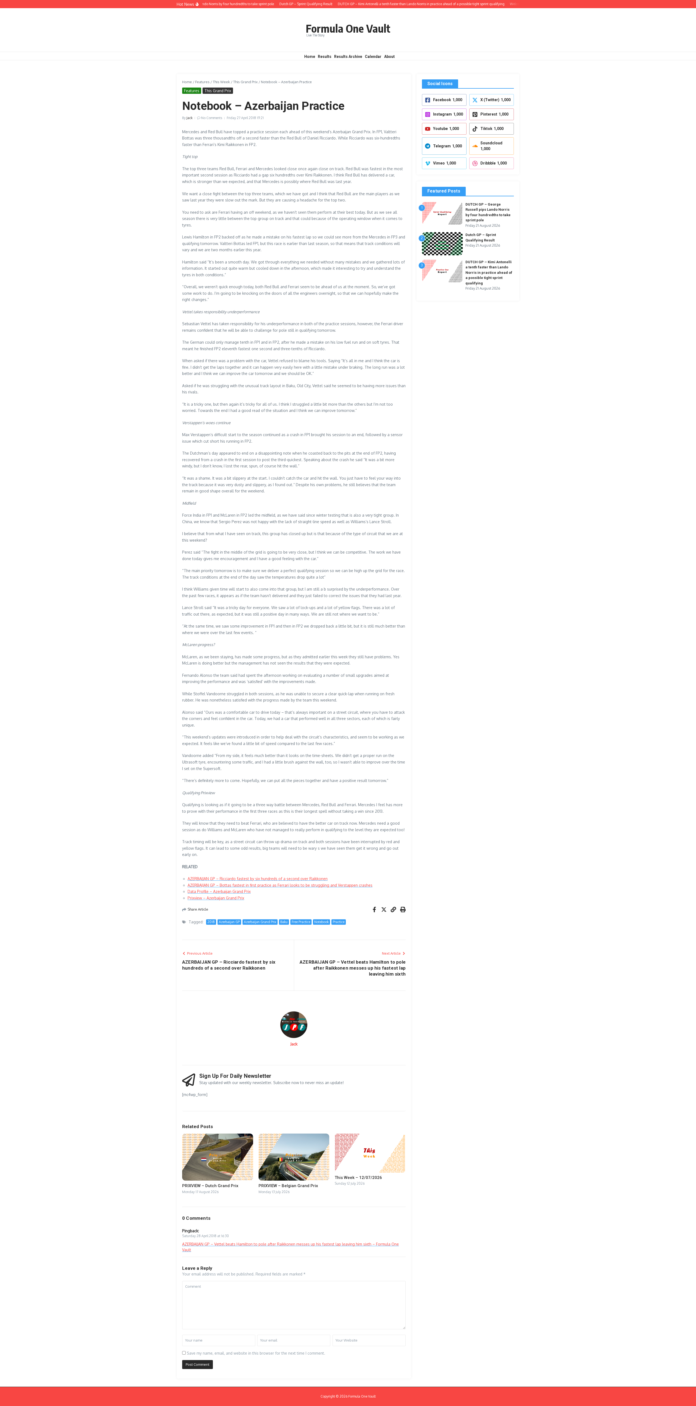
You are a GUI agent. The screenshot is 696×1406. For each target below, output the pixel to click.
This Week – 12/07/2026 (358, 1177)
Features (202, 82)
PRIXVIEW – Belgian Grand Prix (288, 1185)
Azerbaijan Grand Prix (260, 922)
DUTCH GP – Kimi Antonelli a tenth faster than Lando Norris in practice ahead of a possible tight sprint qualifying (488, 272)
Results (324, 56)
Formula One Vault (348, 28)
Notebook (321, 922)
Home (309, 56)
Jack (189, 118)
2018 (211, 922)
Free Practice (301, 922)
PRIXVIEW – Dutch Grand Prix (210, 1185)
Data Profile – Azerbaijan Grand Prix (219, 891)
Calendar (373, 56)
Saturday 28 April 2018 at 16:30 (205, 1236)
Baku (284, 922)
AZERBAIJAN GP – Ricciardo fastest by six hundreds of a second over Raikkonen (258, 878)
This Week (221, 82)
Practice (338, 922)
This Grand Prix (245, 82)
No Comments (211, 118)
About (389, 56)
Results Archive (348, 56)
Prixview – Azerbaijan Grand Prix (216, 898)
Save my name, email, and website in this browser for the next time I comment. (256, 1353)
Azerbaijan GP (229, 922)
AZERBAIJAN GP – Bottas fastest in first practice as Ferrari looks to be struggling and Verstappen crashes (280, 885)
